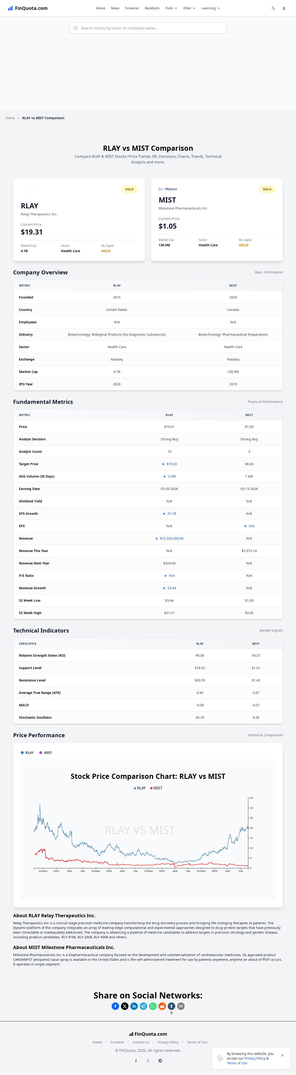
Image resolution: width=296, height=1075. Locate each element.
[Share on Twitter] (124, 1006)
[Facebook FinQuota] (136, 1060)
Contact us (141, 1042)
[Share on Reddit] (162, 1006)
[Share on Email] (181, 1006)
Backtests (152, 8)
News (115, 8)
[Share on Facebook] (115, 1006)
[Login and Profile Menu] (284, 8)
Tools (169, 8)
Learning (209, 8)
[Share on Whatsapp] (153, 1006)
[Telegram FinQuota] (160, 1060)
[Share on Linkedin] (134, 1006)
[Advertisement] (148, 75)
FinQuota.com (151, 1034)
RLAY (29, 205)
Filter (187, 8)
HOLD (105, 251)
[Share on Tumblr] (171, 1006)
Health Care (70, 251)
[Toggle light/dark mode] (273, 8)
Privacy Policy (168, 1042)
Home (100, 8)
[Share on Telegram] (143, 1006)
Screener (132, 8)
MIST (167, 200)
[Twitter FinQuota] (148, 1061)
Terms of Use (197, 1042)
